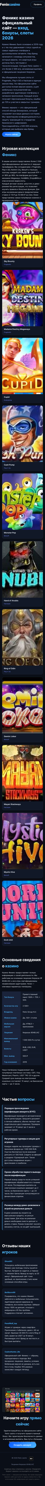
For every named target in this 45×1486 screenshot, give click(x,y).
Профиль (38, 4)
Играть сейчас (11, 134)
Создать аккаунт (22, 1445)
